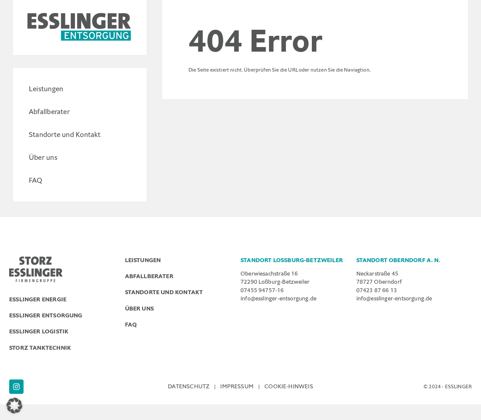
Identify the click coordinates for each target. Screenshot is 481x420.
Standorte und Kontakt (65, 134)
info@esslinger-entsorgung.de (278, 298)
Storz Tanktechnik (40, 348)
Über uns (43, 157)
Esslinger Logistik (38, 331)
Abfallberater (49, 111)
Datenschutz (188, 386)
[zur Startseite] (80, 27)
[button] (14, 405)
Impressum (237, 386)
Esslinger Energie (37, 299)
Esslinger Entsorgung (45, 315)
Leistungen (46, 88)
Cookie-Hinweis (288, 386)
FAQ (36, 180)
